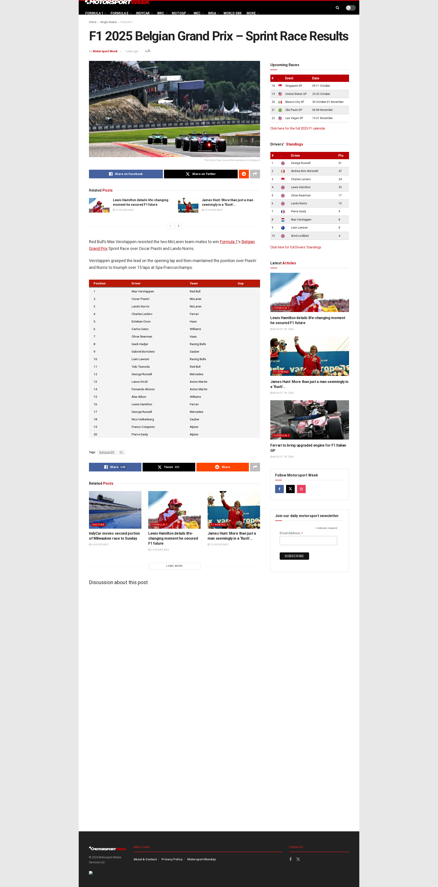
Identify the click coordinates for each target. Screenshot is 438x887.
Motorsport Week (105, 51)
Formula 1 (94, 13)
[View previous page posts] (170, 226)
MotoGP (179, 13)
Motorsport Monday (201, 859)
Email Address (291, 533)
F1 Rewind (218, 524)
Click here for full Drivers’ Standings (295, 247)
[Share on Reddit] (244, 174)
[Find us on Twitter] (290, 489)
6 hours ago (99, 544)
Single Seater (108, 22)
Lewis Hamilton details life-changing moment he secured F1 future (173, 538)
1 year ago (131, 51)
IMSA (212, 13)
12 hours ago (124, 209)
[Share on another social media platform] (255, 174)
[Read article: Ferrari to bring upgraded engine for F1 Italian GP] (309, 420)
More (251, 13)
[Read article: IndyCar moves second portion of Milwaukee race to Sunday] (115, 509)
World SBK (233, 13)
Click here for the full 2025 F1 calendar (297, 128)
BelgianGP (107, 452)
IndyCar (143, 13)
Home (92, 22)
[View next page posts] (178, 226)
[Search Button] (337, 8)
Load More (174, 565)
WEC (197, 13)
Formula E (119, 13)
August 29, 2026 (283, 329)
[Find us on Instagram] (301, 489)
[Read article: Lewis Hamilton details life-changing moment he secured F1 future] (99, 205)
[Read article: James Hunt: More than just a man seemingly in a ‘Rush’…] (188, 205)
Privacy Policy (172, 859)
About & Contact (145, 859)
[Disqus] (174, 646)
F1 (121, 452)
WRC (160, 13)
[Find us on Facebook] (279, 489)
